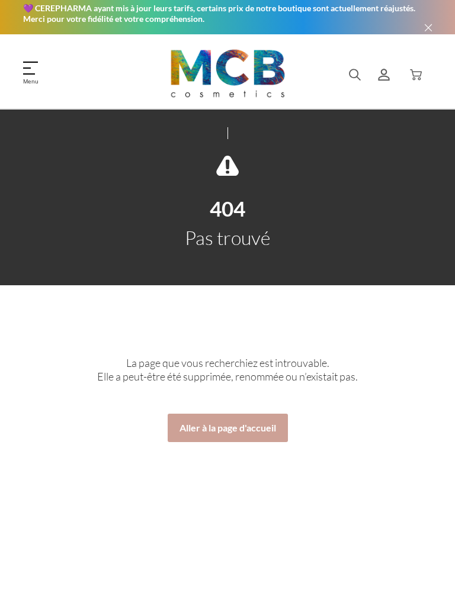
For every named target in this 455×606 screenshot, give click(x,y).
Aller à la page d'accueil (228, 427)
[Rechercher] (355, 75)
